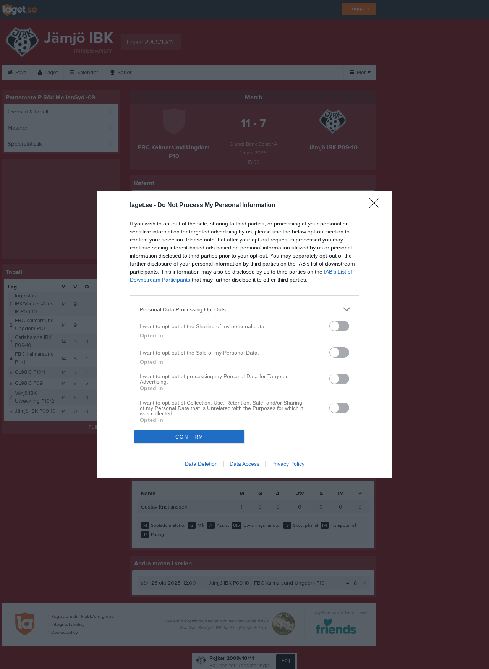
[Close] (376, 205)
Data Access (244, 464)
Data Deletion (201, 464)
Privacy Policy (287, 464)
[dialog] (244, 334)
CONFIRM (189, 437)
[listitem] (244, 309)
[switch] (339, 326)
